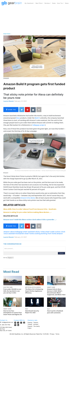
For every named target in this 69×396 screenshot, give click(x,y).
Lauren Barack (8, 101)
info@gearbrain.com (7, 322)
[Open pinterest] (21, 323)
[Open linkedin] (18, 325)
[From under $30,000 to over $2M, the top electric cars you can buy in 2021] (12, 280)
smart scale (49, 232)
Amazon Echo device (28, 198)
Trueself (30, 324)
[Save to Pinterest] (27, 109)
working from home (48, 233)
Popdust (30, 322)
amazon (60, 233)
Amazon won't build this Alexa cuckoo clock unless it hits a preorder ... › (30, 219)
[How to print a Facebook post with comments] (56, 302)
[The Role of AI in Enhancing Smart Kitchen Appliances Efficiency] (34, 280)
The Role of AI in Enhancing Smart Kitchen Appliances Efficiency (34, 291)
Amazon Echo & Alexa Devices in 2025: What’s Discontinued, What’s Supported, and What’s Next (56, 292)
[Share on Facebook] (11, 109)
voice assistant (9, 233)
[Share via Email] (33, 109)
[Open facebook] (18, 323)
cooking (37, 233)
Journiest (35, 324)
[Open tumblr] (15, 325)
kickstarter (20, 233)
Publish (61, 253)
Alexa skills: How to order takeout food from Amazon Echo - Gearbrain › (30, 209)
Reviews (47, 3)
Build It (37, 118)
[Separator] (38, 109)
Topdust (35, 322)
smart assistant (29, 232)
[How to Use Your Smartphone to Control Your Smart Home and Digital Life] (12, 302)
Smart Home (6, 33)
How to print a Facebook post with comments (55, 312)
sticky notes (40, 232)
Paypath (30, 326)
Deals (54, 3)
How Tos (60, 3)
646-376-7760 (6, 324)
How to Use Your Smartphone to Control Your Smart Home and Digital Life (12, 312)
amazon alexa (9, 232)
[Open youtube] (24, 323)
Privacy (52, 334)
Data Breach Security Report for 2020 (32, 312)
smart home (29, 233)
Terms (57, 334)
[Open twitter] (15, 323)
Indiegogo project (38, 125)
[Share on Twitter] (21, 109)
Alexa (18, 118)
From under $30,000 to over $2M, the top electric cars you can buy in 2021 (12, 291)
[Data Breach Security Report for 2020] (34, 302)
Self (26, 309)
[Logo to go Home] (12, 3)
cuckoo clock (60, 232)
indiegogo (19, 232)
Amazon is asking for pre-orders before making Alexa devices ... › (27, 212)
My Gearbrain (29, 3)
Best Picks (39, 3)
